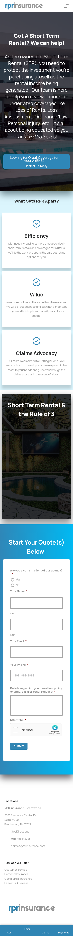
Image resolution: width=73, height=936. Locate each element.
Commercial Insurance (18, 879)
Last (13, 634)
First (13, 613)
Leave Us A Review (16, 883)
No (17, 585)
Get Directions (20, 831)
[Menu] (66, 6)
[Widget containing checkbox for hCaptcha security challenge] (35, 729)
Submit (19, 746)
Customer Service (15, 870)
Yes (18, 579)
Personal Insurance (16, 874)
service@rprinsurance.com (28, 846)
